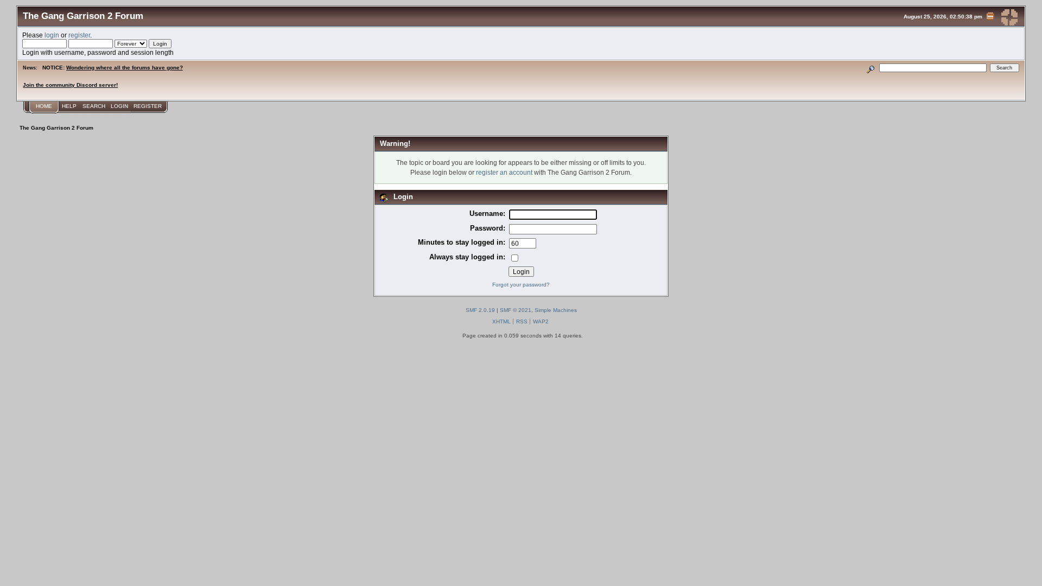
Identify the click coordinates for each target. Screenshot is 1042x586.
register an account (504, 172)
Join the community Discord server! (70, 85)
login (52, 35)
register (79, 35)
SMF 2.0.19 (480, 310)
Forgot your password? (521, 285)
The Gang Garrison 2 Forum (83, 15)
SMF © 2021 (515, 310)
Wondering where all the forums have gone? (124, 68)
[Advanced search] (871, 68)
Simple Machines (556, 310)
